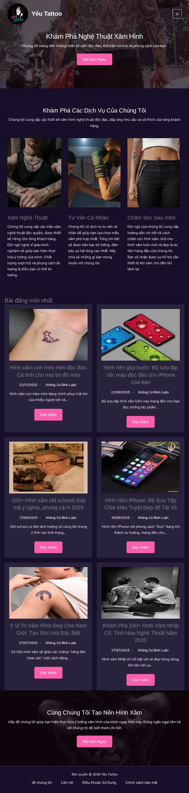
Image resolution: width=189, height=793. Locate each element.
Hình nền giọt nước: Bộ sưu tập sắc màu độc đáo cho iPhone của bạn (140, 375)
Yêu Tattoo (47, 13)
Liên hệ (67, 782)
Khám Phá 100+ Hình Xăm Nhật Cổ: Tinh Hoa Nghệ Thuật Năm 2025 (140, 633)
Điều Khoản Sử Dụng (99, 782)
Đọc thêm (48, 415)
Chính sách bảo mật (141, 782)
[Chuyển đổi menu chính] (177, 13)
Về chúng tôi (42, 782)
